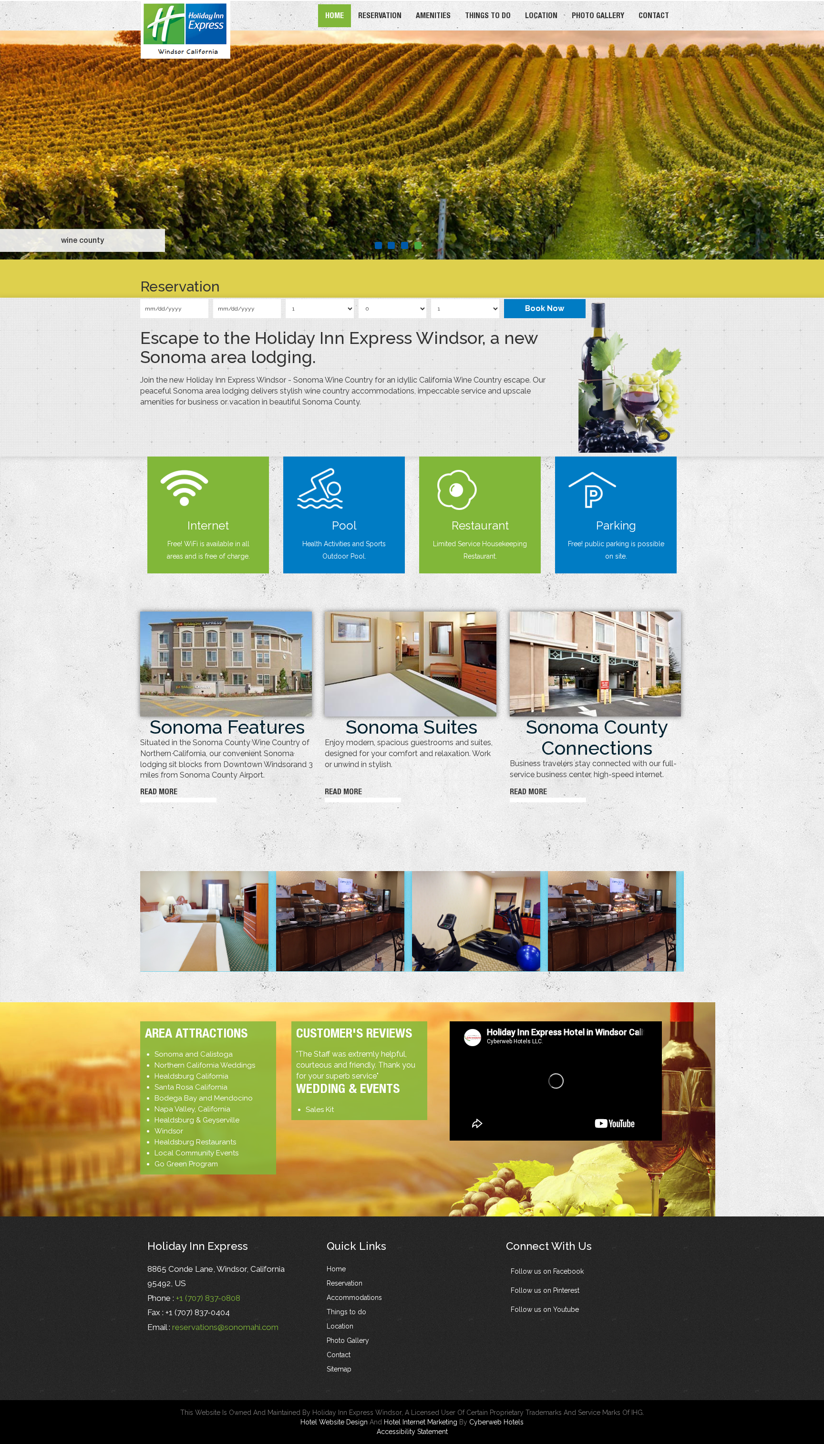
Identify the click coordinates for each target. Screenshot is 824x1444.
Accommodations (354, 1297)
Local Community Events (196, 1153)
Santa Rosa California (190, 1087)
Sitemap (339, 1369)
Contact (654, 15)
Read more (158, 791)
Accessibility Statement (412, 1431)
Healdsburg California (191, 1076)
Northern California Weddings (204, 1065)
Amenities (433, 15)
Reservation (380, 15)
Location (541, 15)
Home (334, 15)
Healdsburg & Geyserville (196, 1120)
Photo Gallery (598, 15)
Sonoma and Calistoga (193, 1054)
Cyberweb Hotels (496, 1422)
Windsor (168, 1131)
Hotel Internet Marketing (420, 1422)
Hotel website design (334, 1422)
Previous (32, 140)
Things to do (488, 15)
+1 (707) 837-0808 (208, 1298)
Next (791, 140)
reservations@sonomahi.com (225, 1327)
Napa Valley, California (192, 1109)
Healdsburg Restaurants (195, 1142)
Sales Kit (320, 1109)
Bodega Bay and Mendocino (203, 1098)
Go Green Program (186, 1164)
